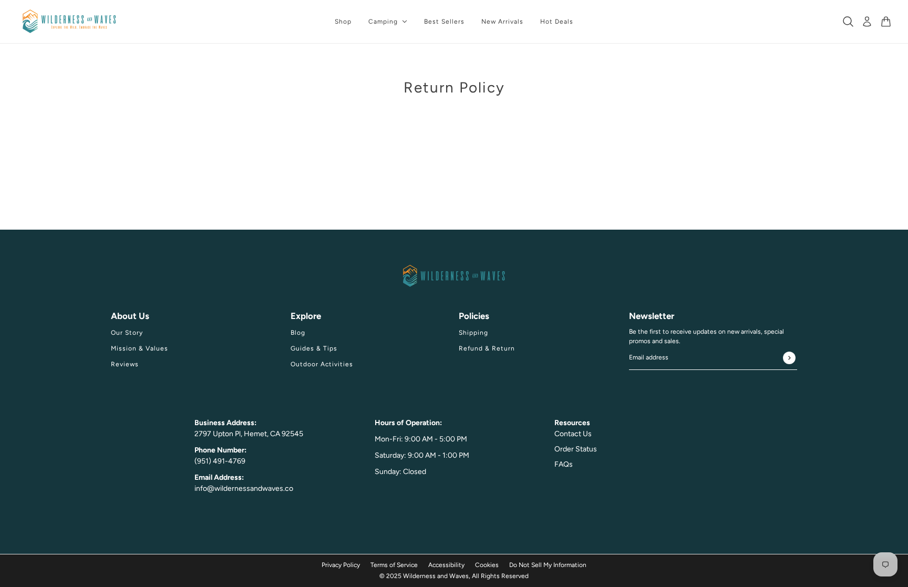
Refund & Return (487, 348)
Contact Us (573, 433)
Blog (298, 332)
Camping (383, 21)
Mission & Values (139, 348)
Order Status (575, 449)
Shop (343, 21)
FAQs (563, 464)
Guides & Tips (314, 348)
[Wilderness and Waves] (69, 21)
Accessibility (446, 565)
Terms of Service (394, 565)
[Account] (867, 21)
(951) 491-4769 (219, 461)
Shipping (473, 332)
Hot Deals (556, 21)
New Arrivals (502, 21)
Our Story (127, 332)
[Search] (848, 21)
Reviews (125, 364)
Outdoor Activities (322, 364)
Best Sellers (444, 21)
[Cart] (886, 21)
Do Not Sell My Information (547, 565)
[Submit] (789, 358)
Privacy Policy (341, 565)
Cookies (487, 565)
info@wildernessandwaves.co (243, 488)
